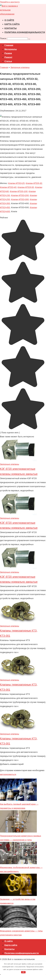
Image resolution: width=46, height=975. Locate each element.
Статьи (8, 61)
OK (23, 972)
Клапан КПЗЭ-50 (26, 187)
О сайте (9, 20)
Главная (8, 45)
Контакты (10, 28)
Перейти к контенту (10, 2)
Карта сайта (12, 24)
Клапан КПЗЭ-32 (34, 183)
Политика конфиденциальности (24, 32)
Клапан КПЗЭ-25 (16, 183)
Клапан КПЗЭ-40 (8, 187)
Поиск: (3, 38)
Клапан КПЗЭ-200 (20, 195)
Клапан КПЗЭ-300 (20, 199)
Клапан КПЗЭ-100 (18, 191)
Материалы (10, 49)
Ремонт (8, 57)
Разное (8, 53)
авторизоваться (8, 774)
